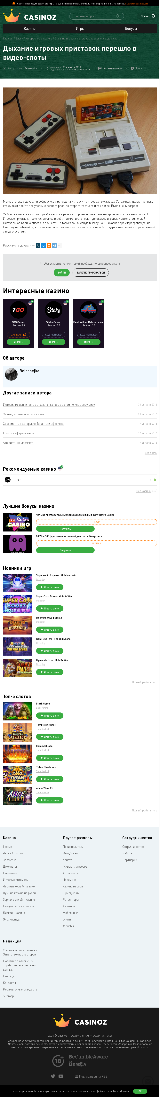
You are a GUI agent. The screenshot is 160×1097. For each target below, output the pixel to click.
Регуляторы (71, 899)
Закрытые (9, 860)
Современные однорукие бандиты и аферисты (33, 424)
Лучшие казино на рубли (19, 893)
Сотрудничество (133, 847)
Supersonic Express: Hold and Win (56, 575)
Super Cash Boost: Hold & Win (54, 596)
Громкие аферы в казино (19, 433)
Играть (18, 342)
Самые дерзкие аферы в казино (24, 414)
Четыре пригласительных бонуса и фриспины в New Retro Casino (75, 514)
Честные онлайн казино (19, 886)
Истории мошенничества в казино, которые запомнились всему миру (49, 404)
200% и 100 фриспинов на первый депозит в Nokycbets (69, 536)
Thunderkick (42, 728)
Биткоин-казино (14, 913)
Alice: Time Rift (45, 788)
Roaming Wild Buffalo (49, 617)
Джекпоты (10, 866)
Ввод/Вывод (71, 853)
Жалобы (68, 926)
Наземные (69, 880)
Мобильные (70, 913)
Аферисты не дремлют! (18, 443)
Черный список (13, 853)
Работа (127, 853)
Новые (7, 847)
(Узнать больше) (121, 1091)
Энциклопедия (12, 919)
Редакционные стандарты (20, 989)
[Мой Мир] (43, 245)
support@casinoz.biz (136, 3)
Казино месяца (73, 886)
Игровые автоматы (15, 880)
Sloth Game (43, 703)
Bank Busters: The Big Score (53, 638)
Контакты (9, 983)
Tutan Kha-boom (46, 767)
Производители (73, 847)
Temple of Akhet (46, 724)
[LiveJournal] (38, 245)
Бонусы (131, 28)
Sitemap (8, 996)
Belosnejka (31, 68)
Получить (65, 528)
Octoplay (40, 579)
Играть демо (51, 587)
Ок (140, 1091)
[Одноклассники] (49, 245)
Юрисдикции (71, 893)
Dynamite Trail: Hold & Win (52, 660)
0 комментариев (112, 68)
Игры (80, 28)
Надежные (10, 873)
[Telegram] (54, 245)
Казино (30, 28)
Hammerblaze (44, 746)
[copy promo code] (24, 334)
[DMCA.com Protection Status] (77, 1065)
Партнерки (129, 860)
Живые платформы (75, 866)
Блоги (67, 919)
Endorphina (42, 707)
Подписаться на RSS (93, 1076)
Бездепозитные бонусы (18, 906)
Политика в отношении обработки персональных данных (19, 965)
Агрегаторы (70, 873)
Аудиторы (69, 906)
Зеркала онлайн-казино (19, 899)
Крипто (67, 860)
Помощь (8, 976)
